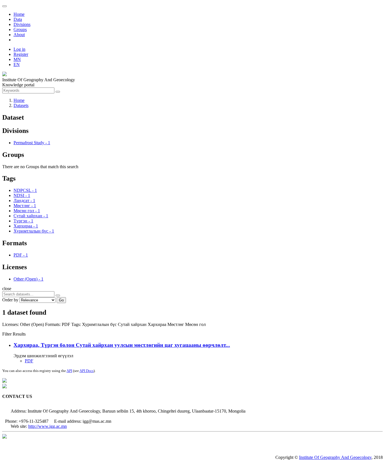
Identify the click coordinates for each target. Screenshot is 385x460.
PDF (29, 360)
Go (61, 300)
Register (21, 54)
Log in (19, 49)
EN (17, 64)
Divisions (22, 24)
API (69, 371)
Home (19, 14)
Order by (10, 299)
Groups (20, 29)
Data (18, 19)
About (19, 34)
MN (17, 59)
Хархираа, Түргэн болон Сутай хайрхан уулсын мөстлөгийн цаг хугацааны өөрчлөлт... (122, 345)
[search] (58, 295)
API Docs (86, 371)
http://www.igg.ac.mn (47, 426)
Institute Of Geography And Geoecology (335, 457)
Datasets (21, 105)
